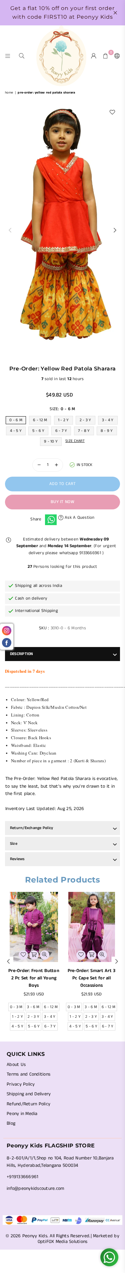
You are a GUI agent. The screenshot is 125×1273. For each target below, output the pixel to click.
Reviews (17, 859)
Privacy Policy (21, 1084)
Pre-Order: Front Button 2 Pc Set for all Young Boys (33, 978)
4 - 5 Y (16, 431)
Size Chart (75, 441)
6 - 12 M (40, 420)
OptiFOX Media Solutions (63, 1241)
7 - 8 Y (84, 431)
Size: (62, 409)
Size (13, 843)
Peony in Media (22, 1113)
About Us (16, 1064)
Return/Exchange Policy (31, 828)
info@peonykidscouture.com (35, 1188)
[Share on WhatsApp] (50, 519)
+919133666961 (22, 1176)
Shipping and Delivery (29, 1094)
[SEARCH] (22, 55)
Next (115, 230)
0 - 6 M (15, 420)
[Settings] (115, 56)
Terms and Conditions (28, 1074)
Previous (10, 230)
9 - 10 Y (51, 441)
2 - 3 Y (85, 420)
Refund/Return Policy (28, 1104)
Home (9, 92)
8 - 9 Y (107, 431)
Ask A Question (79, 517)
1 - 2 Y (63, 420)
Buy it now (62, 502)
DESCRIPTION (21, 654)
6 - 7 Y (61, 431)
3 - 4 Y (108, 420)
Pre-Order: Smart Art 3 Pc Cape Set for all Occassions (92, 978)
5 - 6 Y (38, 431)
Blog (11, 1123)
